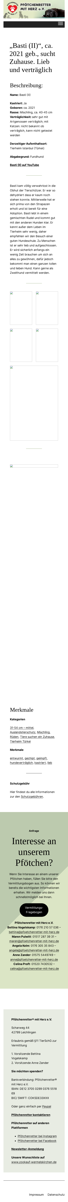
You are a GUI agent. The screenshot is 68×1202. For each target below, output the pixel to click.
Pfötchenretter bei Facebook (37, 1140)
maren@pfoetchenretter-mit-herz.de (34, 941)
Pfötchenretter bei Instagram (37, 1136)
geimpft (41, 758)
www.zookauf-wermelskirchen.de (33, 1162)
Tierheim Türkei (20, 741)
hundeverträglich (21, 762)
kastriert (40, 762)
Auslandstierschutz (22, 732)
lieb (49, 762)
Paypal (46, 1106)
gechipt (30, 758)
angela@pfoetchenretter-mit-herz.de (34, 950)
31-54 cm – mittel (21, 727)
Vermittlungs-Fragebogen (34, 910)
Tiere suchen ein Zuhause (37, 736)
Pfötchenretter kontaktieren (30, 1114)
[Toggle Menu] (60, 24)
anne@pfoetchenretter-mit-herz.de (34, 959)
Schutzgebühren (32, 796)
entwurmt (16, 758)
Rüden (14, 736)
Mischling (43, 732)
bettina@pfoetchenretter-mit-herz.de (34, 932)
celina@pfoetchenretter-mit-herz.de (34, 968)
